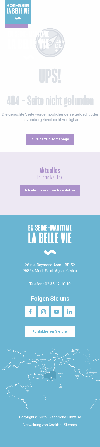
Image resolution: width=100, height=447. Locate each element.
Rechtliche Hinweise (65, 417)
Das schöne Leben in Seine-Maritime (48, 7)
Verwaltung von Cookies (42, 425)
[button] (92, 45)
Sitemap (70, 425)
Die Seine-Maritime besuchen (78, 9)
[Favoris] (81, 45)
